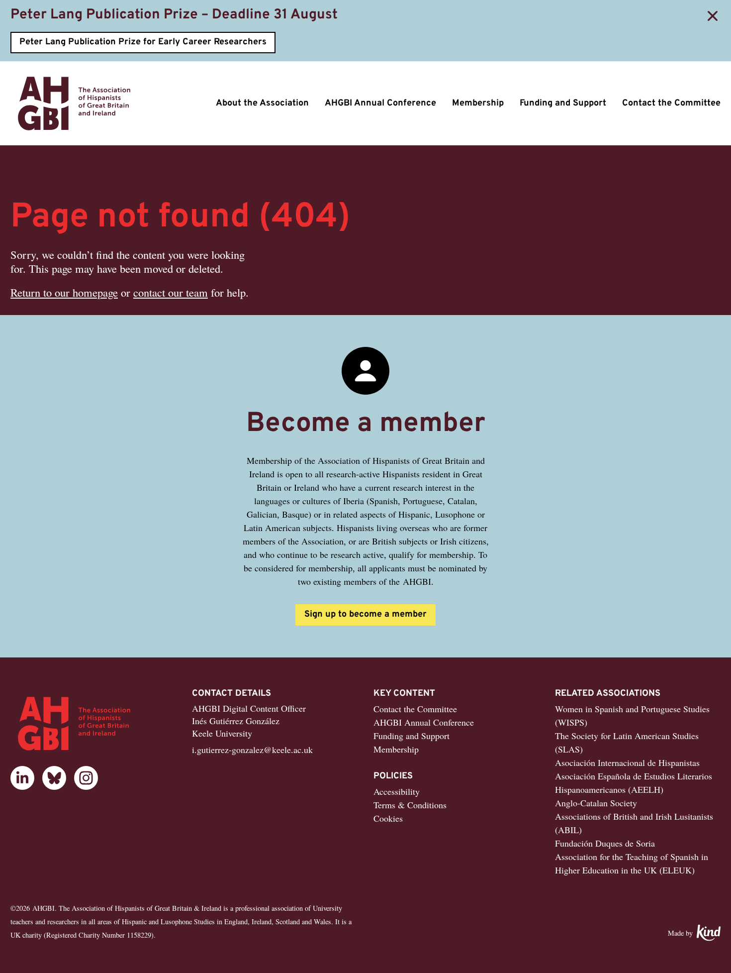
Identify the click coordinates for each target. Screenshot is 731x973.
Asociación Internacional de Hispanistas (627, 762)
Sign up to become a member (365, 614)
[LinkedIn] (22, 778)
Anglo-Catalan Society (596, 803)
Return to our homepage (64, 292)
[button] (713, 16)
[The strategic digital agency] (709, 933)
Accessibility (396, 791)
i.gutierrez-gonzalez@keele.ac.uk (252, 750)
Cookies (388, 818)
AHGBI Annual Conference (380, 103)
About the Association (262, 103)
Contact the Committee (671, 103)
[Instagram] (86, 778)
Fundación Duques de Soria (605, 843)
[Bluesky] (54, 778)
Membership (478, 103)
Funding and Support (563, 103)
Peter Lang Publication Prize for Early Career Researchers (143, 42)
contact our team (170, 292)
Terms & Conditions (410, 805)
